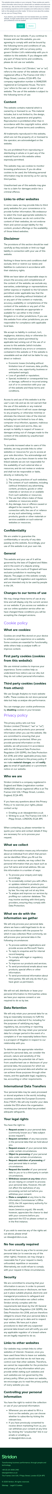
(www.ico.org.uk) (23, 1209)
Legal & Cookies (16, 1485)
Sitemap (5, 1485)
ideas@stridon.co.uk (33, 812)
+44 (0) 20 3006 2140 (10, 1470)
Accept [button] (21, 26)
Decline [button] (31, 26)
